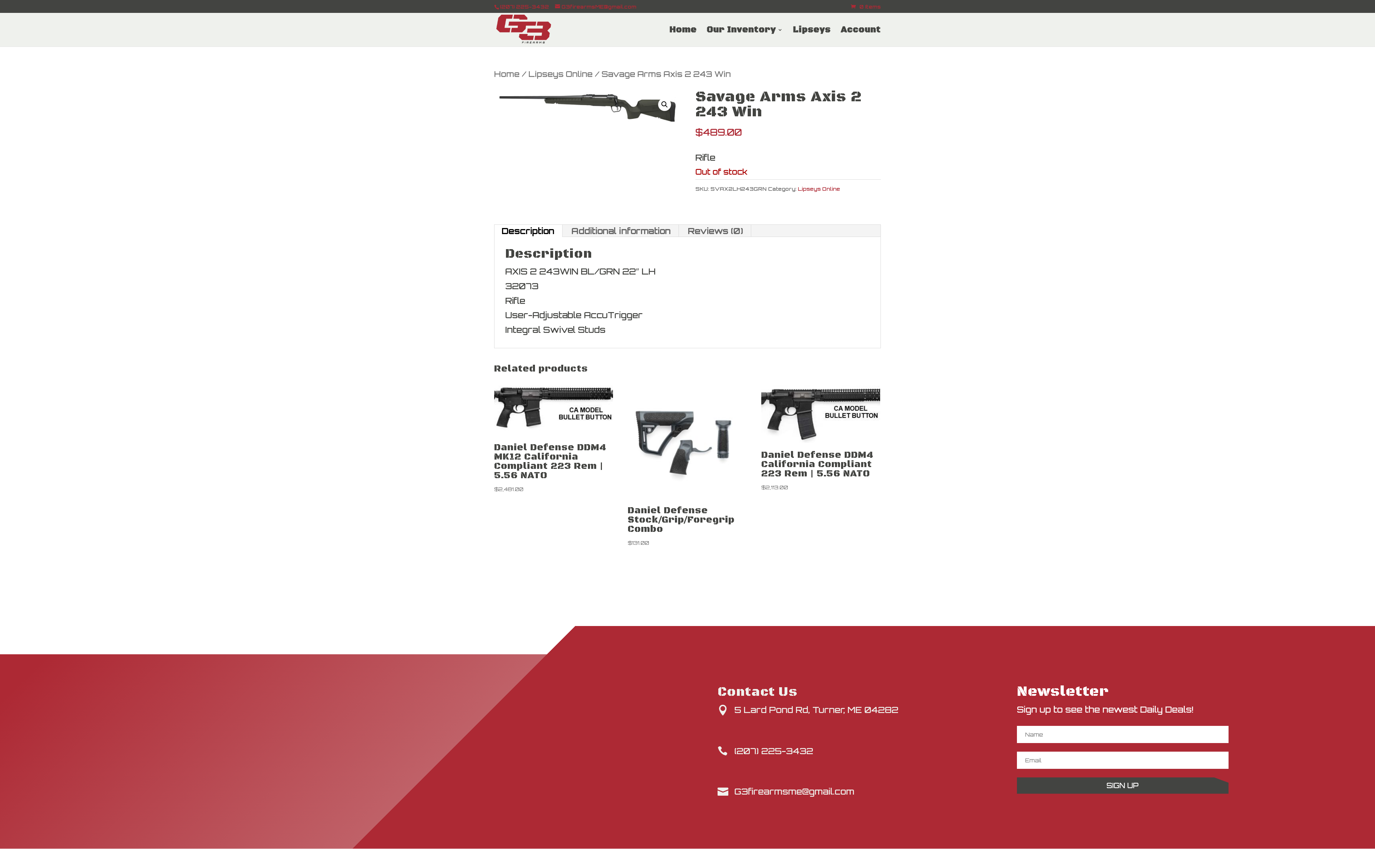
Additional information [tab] (621, 230)
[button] (664, 104)
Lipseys (812, 31)
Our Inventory (741, 31)
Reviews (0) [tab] (715, 230)
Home (683, 31)
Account (861, 31)
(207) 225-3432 (773, 751)
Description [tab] (528, 230)
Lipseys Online (561, 74)
